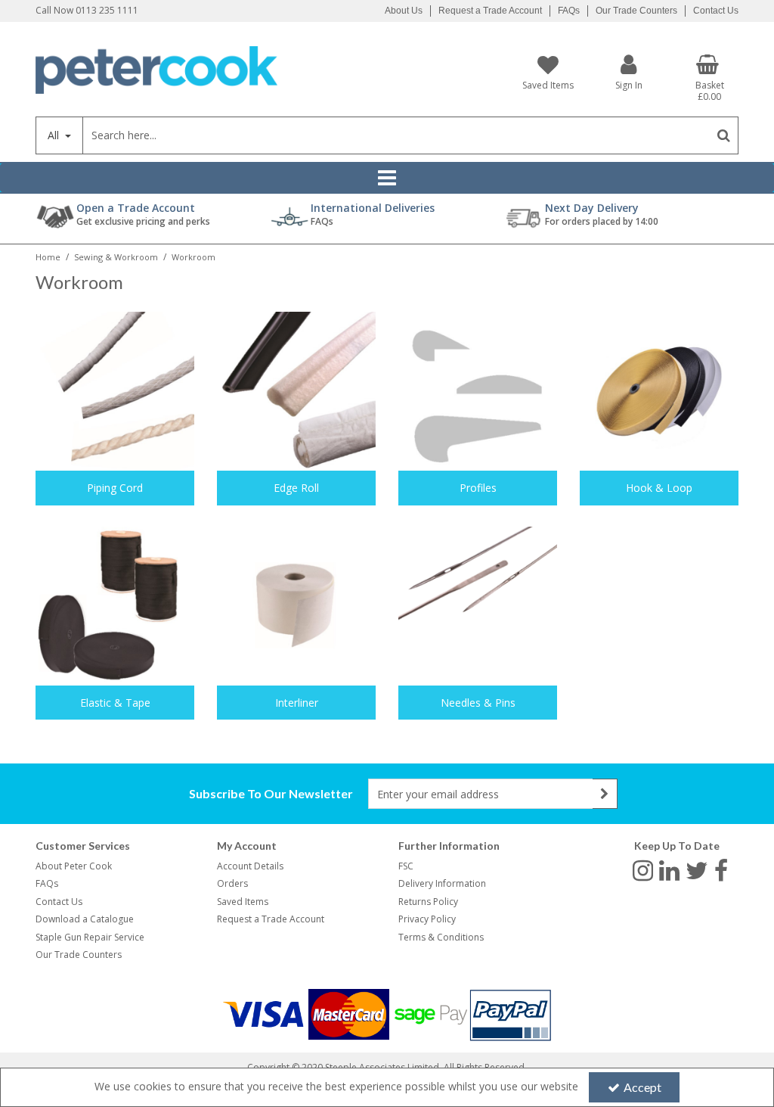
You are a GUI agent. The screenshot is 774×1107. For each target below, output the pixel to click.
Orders (232, 883)
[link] (643, 869)
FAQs (569, 10)
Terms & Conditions (441, 937)
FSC (405, 866)
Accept (642, 1087)
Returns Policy (428, 901)
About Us (404, 10)
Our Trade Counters (636, 10)
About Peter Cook (74, 866)
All (55, 135)
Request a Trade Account (490, 10)
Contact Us (715, 10)
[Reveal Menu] (387, 178)
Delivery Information (442, 883)
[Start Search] (723, 135)
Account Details (250, 866)
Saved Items (242, 901)
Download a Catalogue (85, 919)
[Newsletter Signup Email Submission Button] (605, 794)
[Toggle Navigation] (387, 177)
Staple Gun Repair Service (90, 937)
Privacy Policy (427, 919)
